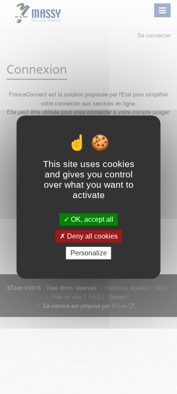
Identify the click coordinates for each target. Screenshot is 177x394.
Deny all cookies (91, 236)
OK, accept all (91, 219)
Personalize (88, 253)
